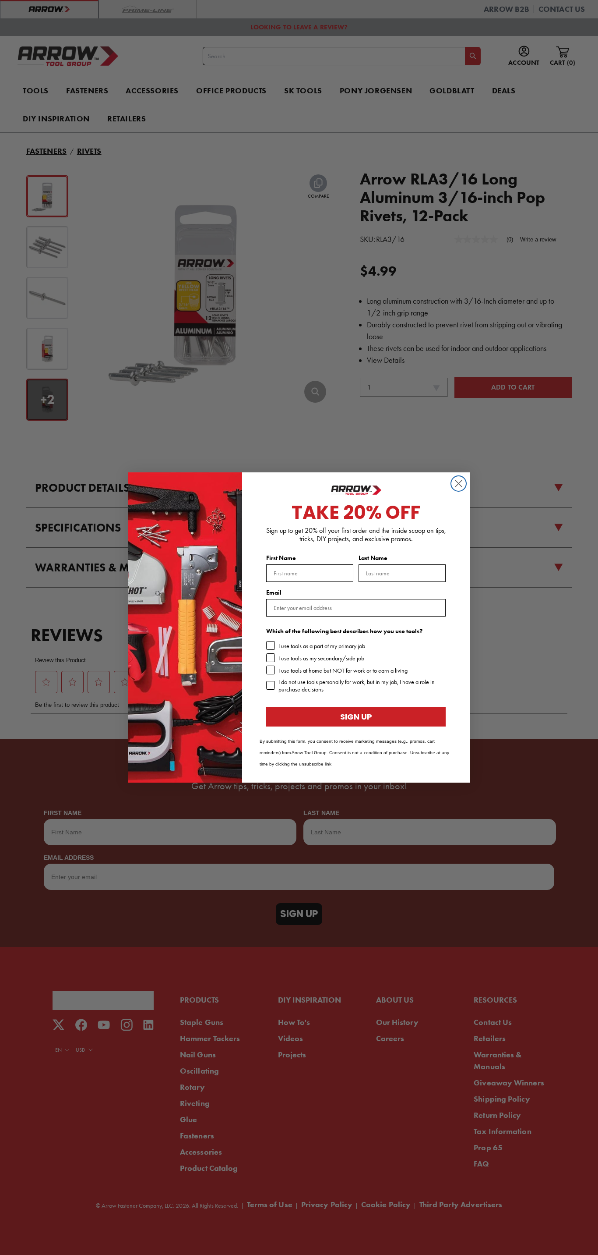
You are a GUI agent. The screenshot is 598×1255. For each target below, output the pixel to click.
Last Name (373, 558)
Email (273, 592)
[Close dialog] (458, 483)
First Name (281, 558)
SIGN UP (356, 716)
